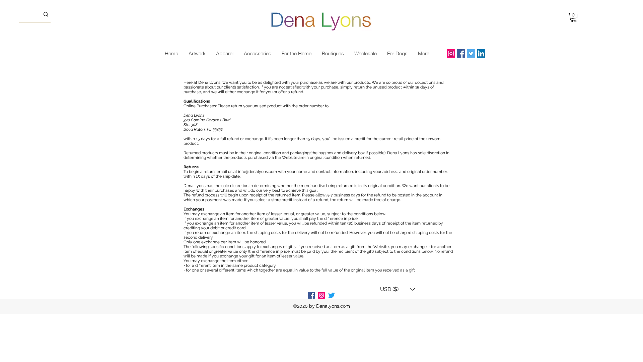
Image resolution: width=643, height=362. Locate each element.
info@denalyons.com (257, 171)
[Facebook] (461, 53)
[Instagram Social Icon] (321, 295)
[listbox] (397, 289)
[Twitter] (471, 53)
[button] (573, 17)
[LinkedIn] (481, 53)
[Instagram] (451, 53)
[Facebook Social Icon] (311, 295)
